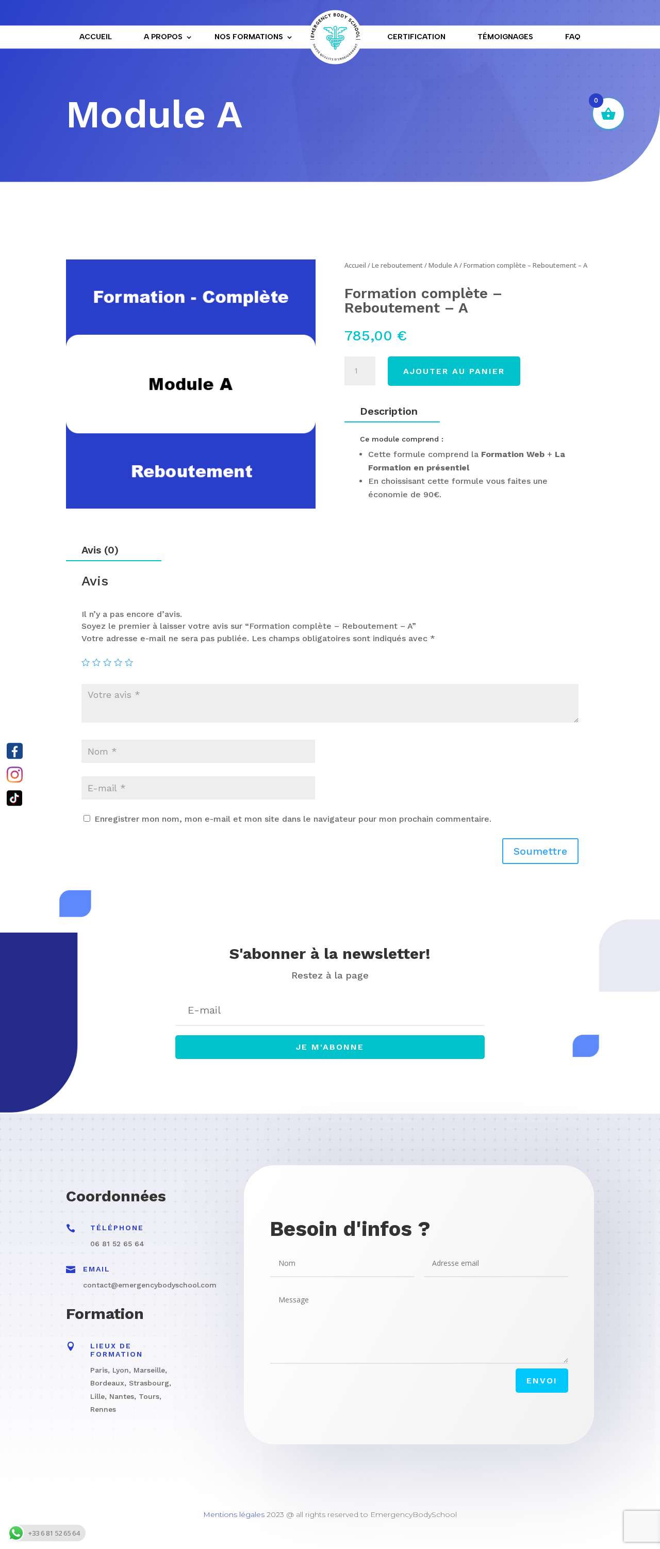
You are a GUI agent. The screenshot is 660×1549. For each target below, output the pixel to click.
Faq (573, 36)
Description (389, 411)
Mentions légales (234, 1514)
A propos (163, 36)
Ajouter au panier (454, 371)
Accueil (95, 36)
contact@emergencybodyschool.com (150, 1285)
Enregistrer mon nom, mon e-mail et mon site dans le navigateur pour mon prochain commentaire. (292, 819)
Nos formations (248, 36)
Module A (443, 265)
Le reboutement (397, 265)
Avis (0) (100, 550)
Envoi (541, 1380)
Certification (416, 36)
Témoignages (505, 36)
